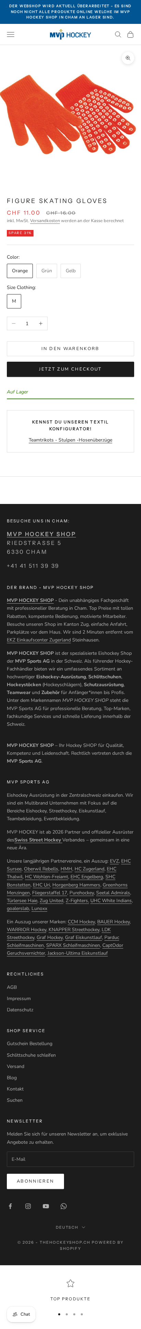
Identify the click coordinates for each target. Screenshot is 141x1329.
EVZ (114, 861)
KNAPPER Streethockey (74, 929)
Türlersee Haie (22, 900)
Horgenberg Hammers (76, 885)
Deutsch (67, 1227)
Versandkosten (45, 221)
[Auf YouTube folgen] (45, 1206)
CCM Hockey (81, 922)
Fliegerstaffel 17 (49, 893)
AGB (12, 987)
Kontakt (15, 1089)
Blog (12, 1077)
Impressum (19, 998)
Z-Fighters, (77, 900)
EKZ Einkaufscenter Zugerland (39, 640)
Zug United (51, 900)
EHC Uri (41, 885)
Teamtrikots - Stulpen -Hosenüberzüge (70, 440)
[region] (70, 1290)
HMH (66, 869)
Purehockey (81, 893)
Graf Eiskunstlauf (83, 937)
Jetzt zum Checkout (70, 369)
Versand (15, 1066)
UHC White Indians (111, 900)
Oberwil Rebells (41, 869)
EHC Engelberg (86, 876)
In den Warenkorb (70, 349)
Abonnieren (35, 1181)
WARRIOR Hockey (26, 929)
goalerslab (18, 908)
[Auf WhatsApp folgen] (63, 1206)
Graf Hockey (50, 937)
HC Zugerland (89, 869)
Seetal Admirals (113, 893)
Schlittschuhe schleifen (31, 1055)
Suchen (15, 1100)
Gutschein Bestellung (29, 1043)
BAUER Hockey (113, 922)
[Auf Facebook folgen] (10, 1206)
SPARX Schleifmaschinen (73, 945)
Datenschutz (20, 1010)
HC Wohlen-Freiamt (46, 876)
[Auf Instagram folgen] (28, 1206)
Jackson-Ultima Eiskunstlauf (78, 953)
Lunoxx (39, 908)
